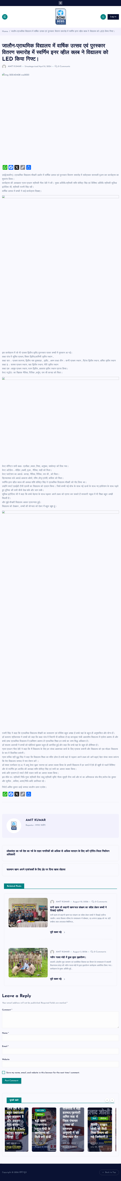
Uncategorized (31, 66)
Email (5, 1046)
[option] (19, 1130)
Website (6, 1059)
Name (5, 1033)
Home (5, 31)
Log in (113, 17)
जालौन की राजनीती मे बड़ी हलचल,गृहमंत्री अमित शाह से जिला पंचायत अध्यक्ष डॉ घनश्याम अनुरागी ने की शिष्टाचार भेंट (46, 1121)
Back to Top (110, 1172)
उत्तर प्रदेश (15, 1110)
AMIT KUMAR (14, 66)
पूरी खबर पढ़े (56, 932)
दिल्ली (69, 1118)
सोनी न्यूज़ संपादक (16, 1143)
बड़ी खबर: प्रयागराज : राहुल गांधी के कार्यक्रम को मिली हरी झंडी (18, 1129)
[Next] (112, 1100)
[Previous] (107, 1100)
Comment (7, 1010)
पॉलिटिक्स (15, 1114)
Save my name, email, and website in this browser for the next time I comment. (42, 1073)
